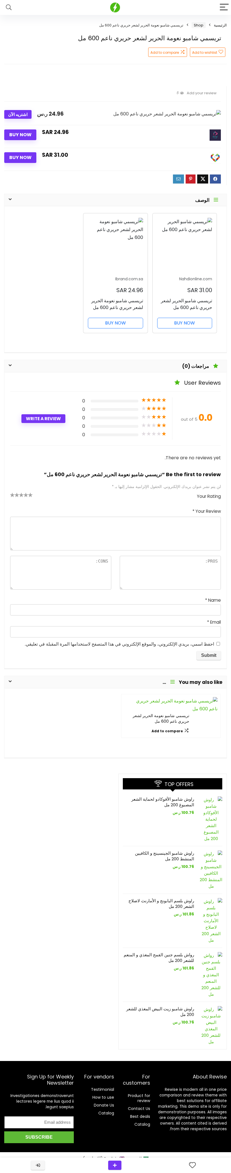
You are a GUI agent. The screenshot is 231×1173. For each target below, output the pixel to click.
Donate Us (104, 1105)
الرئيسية (220, 25)
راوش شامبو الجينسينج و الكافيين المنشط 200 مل (164, 856)
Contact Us (139, 1108)
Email (214, 622)
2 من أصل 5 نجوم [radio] (14, 495)
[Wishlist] (192, 1165)
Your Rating (209, 496)
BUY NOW (20, 134)
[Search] (8, 7)
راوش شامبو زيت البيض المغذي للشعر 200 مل (160, 1011)
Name (213, 600)
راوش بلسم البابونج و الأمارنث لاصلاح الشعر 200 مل (161, 903)
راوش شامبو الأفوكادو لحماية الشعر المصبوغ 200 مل (162, 802)
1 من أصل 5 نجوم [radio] (12, 495)
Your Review (206, 511)
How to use (103, 1097)
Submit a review (114, 1165)
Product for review (139, 1098)
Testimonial (102, 1089)
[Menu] (224, 7)
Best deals (140, 1116)
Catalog (142, 1124)
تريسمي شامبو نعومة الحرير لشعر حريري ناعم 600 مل (161, 718)
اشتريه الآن (18, 114)
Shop (198, 25)
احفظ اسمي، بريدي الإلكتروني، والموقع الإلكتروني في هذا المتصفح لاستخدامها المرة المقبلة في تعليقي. (119, 644)
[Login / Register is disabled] (38, 1165)
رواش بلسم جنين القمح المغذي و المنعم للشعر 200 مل (159, 957)
